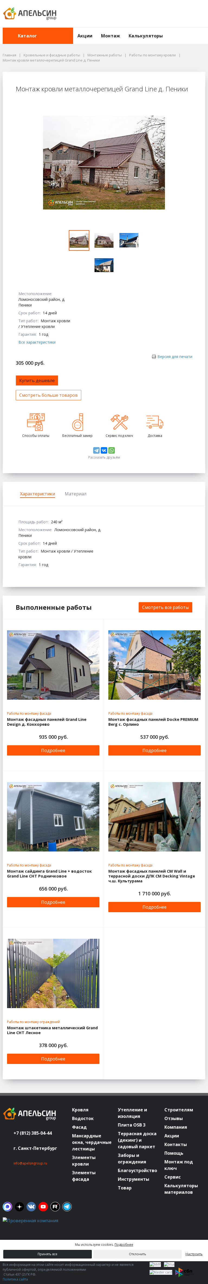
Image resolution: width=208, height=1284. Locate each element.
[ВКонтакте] (104, 450)
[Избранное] (171, 14)
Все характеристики (37, 342)
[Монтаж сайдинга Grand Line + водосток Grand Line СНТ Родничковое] (53, 817)
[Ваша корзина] (196, 14)
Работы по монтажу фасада (29, 713)
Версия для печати (174, 356)
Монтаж (110, 36)
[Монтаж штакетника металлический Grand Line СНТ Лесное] (53, 973)
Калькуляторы (146, 36)
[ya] (19, 1206)
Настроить (194, 1254)
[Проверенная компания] (30, 1221)
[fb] (7, 1206)
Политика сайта (15, 1279)
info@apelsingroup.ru (30, 1163)
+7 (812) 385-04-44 (33, 1133)
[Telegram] (96, 450)
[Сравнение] (184, 14)
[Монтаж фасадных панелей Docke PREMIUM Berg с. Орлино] (154, 665)
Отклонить (137, 1254)
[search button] (203, 31)
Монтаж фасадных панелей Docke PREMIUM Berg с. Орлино (153, 722)
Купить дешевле (37, 380)
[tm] (67, 1206)
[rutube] (55, 1206)
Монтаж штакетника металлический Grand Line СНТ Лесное (52, 1030)
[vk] (31, 1206)
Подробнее (53, 750)
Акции (84, 36)
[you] (43, 1206)
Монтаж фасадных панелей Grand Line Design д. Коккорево (46, 722)
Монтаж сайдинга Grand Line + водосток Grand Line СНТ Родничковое (49, 874)
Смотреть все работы (165, 607)
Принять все (47, 1254)
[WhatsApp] (111, 450)
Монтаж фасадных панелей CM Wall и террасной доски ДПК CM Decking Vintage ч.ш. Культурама (151, 876)
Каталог (27, 36)
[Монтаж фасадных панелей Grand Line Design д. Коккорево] (53, 665)
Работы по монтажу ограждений (33, 1022)
